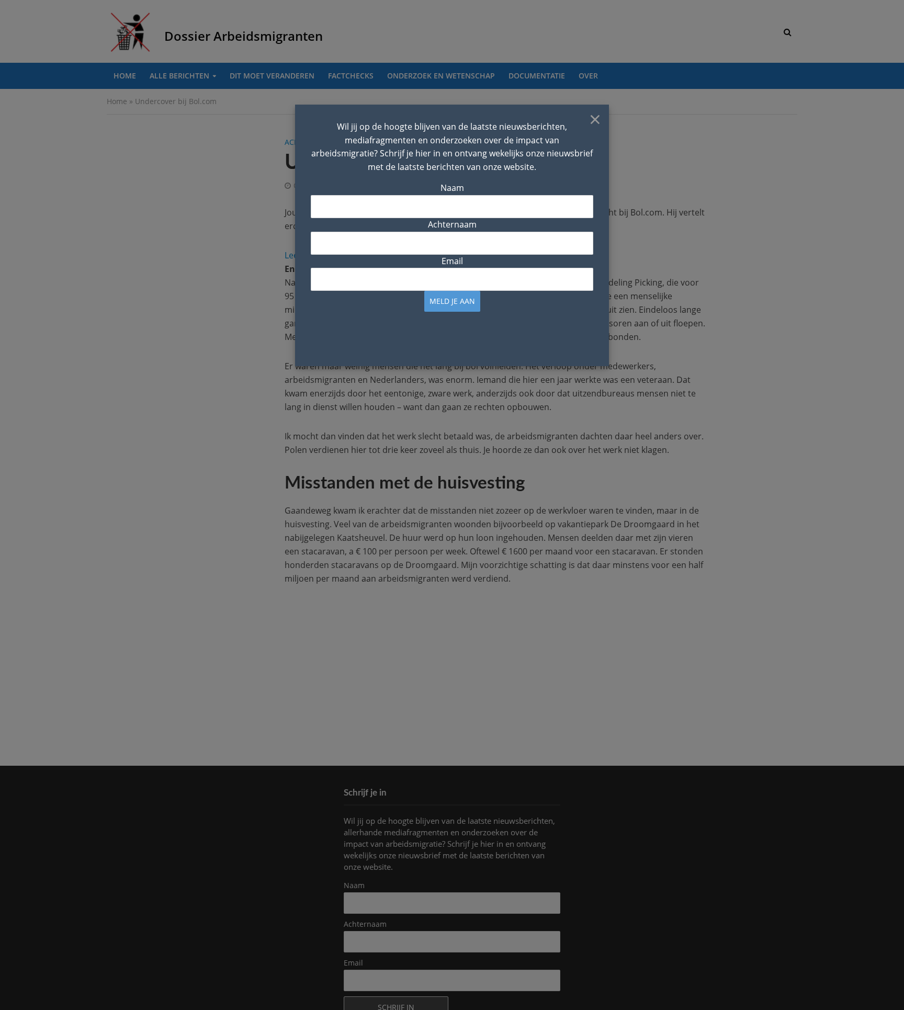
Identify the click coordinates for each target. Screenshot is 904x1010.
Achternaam (452, 224)
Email (452, 261)
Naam (452, 188)
